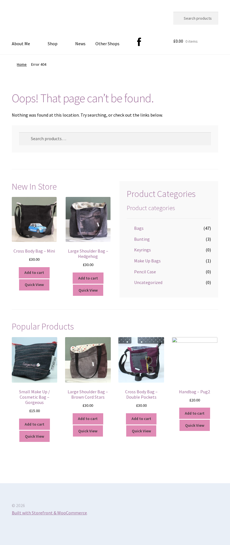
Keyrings (142, 250)
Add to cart (34, 272)
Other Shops (107, 43)
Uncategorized (148, 282)
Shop (53, 43)
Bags (139, 228)
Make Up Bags (147, 261)
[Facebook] (139, 42)
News (80, 43)
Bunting (142, 239)
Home (22, 64)
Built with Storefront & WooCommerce (49, 513)
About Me (21, 43)
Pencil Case (145, 271)
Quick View (34, 284)
